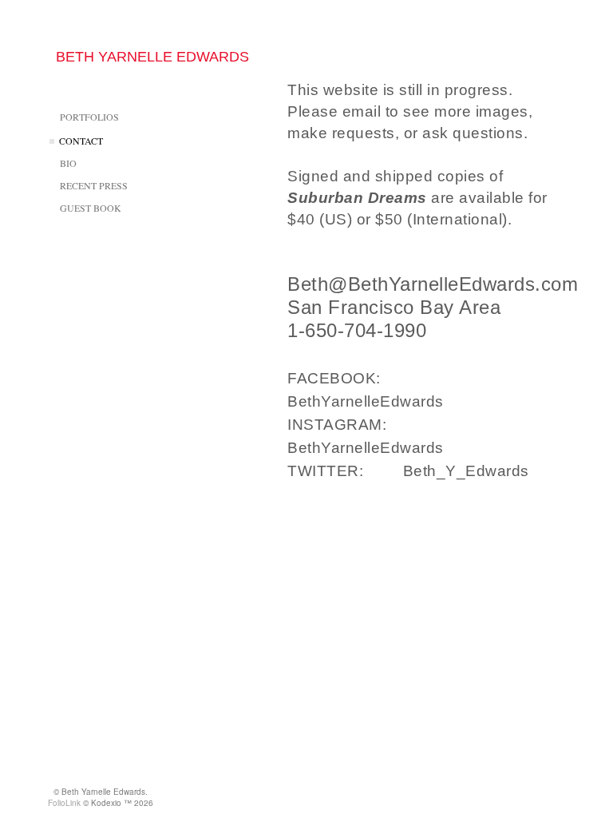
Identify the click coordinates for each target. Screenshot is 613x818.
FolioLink (64, 802)
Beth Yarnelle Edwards (152, 57)
